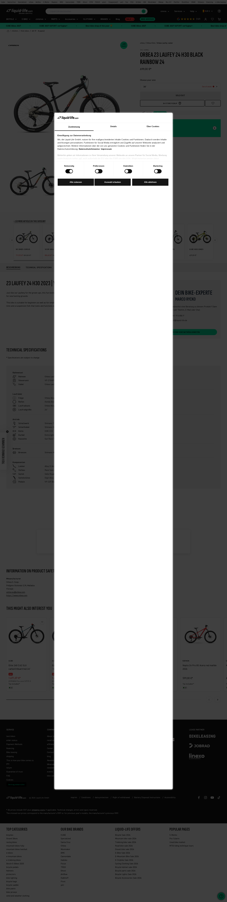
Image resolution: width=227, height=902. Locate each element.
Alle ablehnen (150, 182)
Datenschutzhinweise (89, 149)
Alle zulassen (76, 182)
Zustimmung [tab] (74, 127)
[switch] (98, 171)
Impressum (106, 149)
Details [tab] (113, 126)
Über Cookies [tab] (153, 126)
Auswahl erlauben (112, 182)
